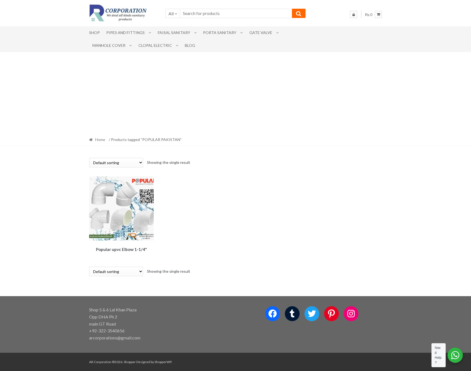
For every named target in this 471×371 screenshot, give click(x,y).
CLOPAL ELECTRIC (155, 45)
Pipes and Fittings (125, 32)
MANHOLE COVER (108, 45)
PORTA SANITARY (219, 32)
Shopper (130, 362)
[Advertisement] (235, 93)
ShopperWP (163, 362)
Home (100, 139)
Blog (190, 45)
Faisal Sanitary (174, 32)
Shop (94, 32)
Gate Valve (260, 32)
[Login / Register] (353, 14)
